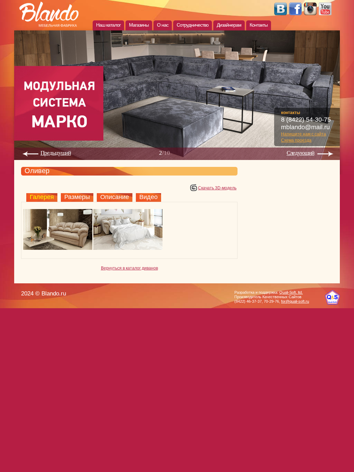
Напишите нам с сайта (303, 134)
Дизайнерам (229, 25)
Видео (148, 196)
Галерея (42, 196)
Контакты (259, 25)
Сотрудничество (192, 25)
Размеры (77, 196)
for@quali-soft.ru (295, 301)
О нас (162, 25)
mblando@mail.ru (305, 127)
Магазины (139, 25)
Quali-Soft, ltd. (291, 292)
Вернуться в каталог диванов (129, 268)
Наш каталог (108, 25)
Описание (114, 196)
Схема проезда (296, 140)
